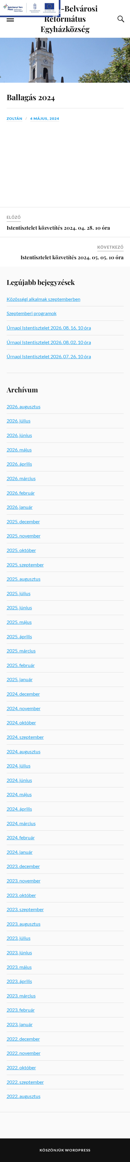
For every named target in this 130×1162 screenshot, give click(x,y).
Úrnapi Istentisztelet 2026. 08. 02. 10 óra (49, 342)
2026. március (21, 478)
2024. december (23, 694)
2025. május (19, 622)
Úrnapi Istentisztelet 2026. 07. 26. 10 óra (49, 356)
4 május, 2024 (44, 118)
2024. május (19, 794)
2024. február (21, 837)
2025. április (19, 636)
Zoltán (14, 118)
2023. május (19, 967)
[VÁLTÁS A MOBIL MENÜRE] (10, 19)
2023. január (20, 1024)
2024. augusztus (24, 751)
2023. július (19, 938)
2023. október (21, 895)
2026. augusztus (24, 406)
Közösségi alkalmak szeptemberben (43, 299)
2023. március (21, 995)
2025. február (21, 665)
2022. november (24, 1053)
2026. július (19, 420)
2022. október (21, 1067)
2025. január (20, 679)
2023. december (23, 866)
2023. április (19, 981)
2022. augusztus (24, 1096)
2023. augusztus (24, 924)
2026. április (19, 464)
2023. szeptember (25, 909)
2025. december (23, 521)
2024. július (19, 765)
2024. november (24, 708)
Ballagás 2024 (31, 97)
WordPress (77, 1150)
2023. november (24, 880)
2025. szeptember (25, 564)
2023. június (19, 952)
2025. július (19, 593)
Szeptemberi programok (32, 313)
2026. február (21, 493)
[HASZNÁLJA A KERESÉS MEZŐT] (120, 19)
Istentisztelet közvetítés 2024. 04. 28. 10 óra (58, 227)
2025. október (21, 550)
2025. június (19, 607)
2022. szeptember (25, 1082)
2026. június (19, 435)
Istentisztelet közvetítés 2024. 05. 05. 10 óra (72, 257)
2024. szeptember (25, 737)
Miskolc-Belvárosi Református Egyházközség (65, 18)
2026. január (20, 507)
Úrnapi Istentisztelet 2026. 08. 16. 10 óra (49, 327)
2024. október (21, 722)
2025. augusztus (24, 579)
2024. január (20, 852)
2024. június (19, 780)
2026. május (19, 449)
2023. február (21, 1010)
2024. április (19, 809)
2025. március (21, 650)
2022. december (23, 1039)
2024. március (21, 823)
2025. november (24, 535)
